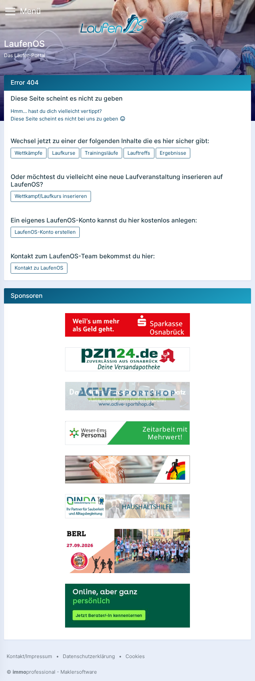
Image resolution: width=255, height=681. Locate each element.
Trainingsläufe (101, 153)
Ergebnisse (173, 153)
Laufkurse (63, 153)
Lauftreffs (139, 153)
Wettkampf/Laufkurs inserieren (51, 196)
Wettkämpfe (28, 153)
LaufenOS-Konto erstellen (45, 232)
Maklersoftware (78, 672)
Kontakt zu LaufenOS (39, 268)
